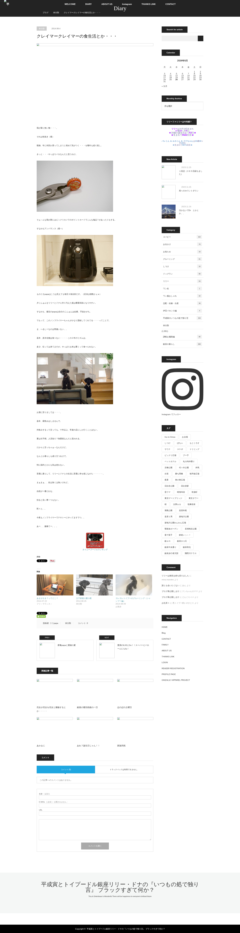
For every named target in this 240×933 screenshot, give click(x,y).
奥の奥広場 (180, 480)
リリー (181, 281)
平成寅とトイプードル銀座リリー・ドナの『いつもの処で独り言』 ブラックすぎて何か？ (120, 887)
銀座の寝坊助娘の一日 (87, 707)
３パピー (182, 237)
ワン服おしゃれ (181, 296)
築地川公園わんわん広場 (175, 523)
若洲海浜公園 (191, 529)
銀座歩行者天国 (171, 553)
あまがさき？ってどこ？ (47, 598)
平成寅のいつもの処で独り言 (182, 318)
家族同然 (121, 745)
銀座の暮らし (182, 344)
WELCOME (70, 4)
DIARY (88, 4)
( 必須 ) (44, 794)
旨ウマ (167, 492)
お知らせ (181, 252)
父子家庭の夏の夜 (84, 598)
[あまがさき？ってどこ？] (55, 584)
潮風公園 (168, 510)
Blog (164, 633)
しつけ (181, 266)
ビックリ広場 (170, 455)
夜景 (166, 480)
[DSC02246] (75, 211)
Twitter (108, 918)
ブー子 (186, 455)
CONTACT (170, 4)
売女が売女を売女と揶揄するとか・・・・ (51, 709)
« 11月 (164, 86)
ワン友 (181, 288)
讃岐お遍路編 (181, 337)
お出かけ (181, 244)
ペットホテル (170, 461)
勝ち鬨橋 (179, 474)
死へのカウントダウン (188, 191)
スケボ (180, 449)
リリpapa (54, 623)
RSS (132, 918)
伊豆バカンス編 (181, 311)
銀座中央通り (170, 547)
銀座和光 (187, 547)
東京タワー (193, 498)
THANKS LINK (149, 4)
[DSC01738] (75, 403)
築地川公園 (184, 516)
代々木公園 (184, 467)
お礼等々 (165, 603)
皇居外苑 (183, 510)
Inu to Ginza (170, 437)
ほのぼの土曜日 (124, 707)
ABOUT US (106, 4)
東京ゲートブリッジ (173, 498)
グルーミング (181, 259)
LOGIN (165, 662)
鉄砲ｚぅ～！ (185, 535)
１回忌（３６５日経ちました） (190, 172)
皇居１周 (168, 516)
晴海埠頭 (181, 492)
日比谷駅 (185, 486)
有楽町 (194, 492)
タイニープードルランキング (95, 549)
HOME (165, 627)
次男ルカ (177, 504)
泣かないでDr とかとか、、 (189, 211)
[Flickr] (122, 918)
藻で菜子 (168, 535)
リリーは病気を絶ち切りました (175, 576)
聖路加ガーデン (171, 529)
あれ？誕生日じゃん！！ (88, 745)
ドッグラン (181, 274)
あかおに (41, 745)
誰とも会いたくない (170, 585)
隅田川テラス (191, 553)
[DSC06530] (75, 285)
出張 (166, 474)
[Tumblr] (127, 918)
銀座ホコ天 (182, 541)
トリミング (194, 449)
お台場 (185, 437)
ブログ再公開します (170, 591)
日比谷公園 (169, 486)
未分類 (42, 28)
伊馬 (197, 467)
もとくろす (194, 443)
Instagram (127, 4)
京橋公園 (168, 467)
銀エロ (167, 541)
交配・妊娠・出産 (181, 303)
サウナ (167, 449)
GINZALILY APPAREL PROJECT (176, 680)
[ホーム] (37, 9)
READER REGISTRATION (173, 668)
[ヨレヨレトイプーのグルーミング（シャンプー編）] (134, 584)
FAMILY (165, 645)
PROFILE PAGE (169, 674)
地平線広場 (194, 474)
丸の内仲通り (189, 461)
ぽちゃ (180, 443)
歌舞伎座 (191, 504)
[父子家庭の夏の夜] (94, 584)
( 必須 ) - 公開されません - (53, 802)
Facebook (113, 918)
